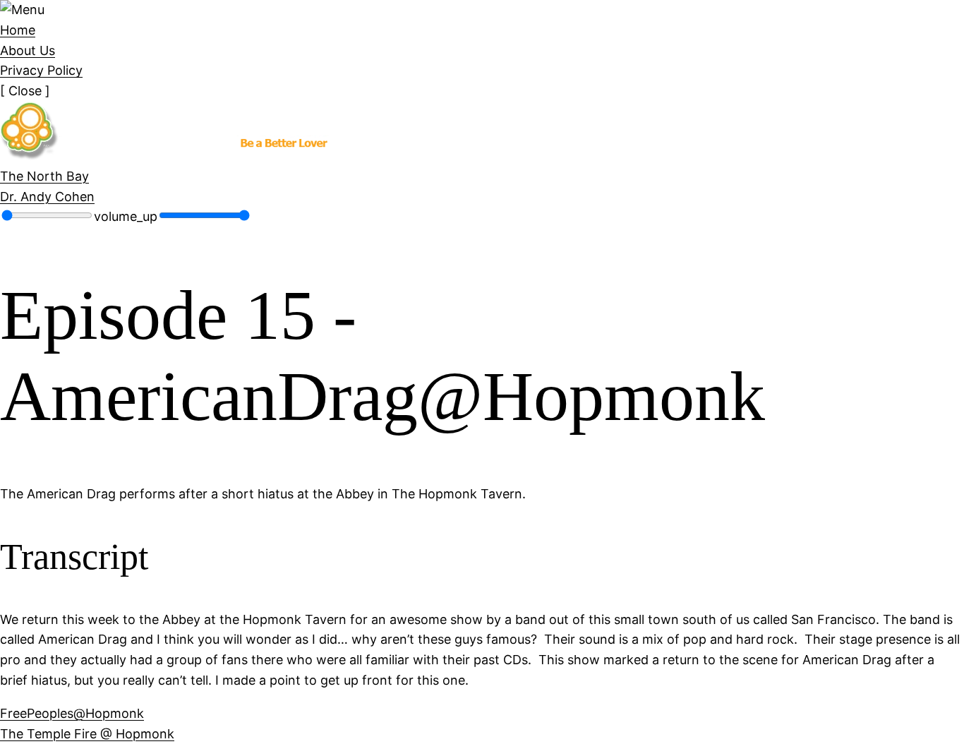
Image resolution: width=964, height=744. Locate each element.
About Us (27, 50)
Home (17, 30)
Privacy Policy (41, 70)
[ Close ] (25, 90)
